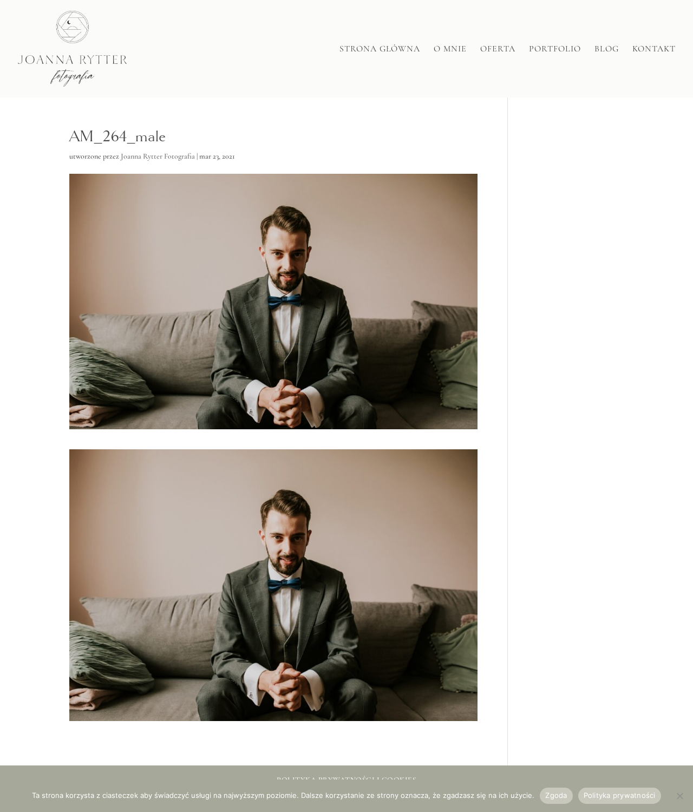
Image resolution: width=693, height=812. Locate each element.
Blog (606, 49)
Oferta (497, 49)
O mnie (450, 49)
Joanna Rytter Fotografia (158, 156)
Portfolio (555, 49)
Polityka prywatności (620, 795)
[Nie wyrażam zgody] (679, 795)
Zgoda (556, 795)
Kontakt (654, 49)
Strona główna (379, 49)
